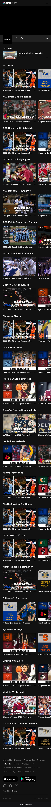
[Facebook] (10, 786)
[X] (16, 786)
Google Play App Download (28, 779)
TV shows (41, 760)
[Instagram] (4, 786)
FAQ (38, 768)
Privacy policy (28, 764)
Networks (7, 764)
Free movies (29, 760)
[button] (25, 55)
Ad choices (30, 768)
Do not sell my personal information (18, 771)
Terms (16, 764)
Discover (18, 760)
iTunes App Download (10, 779)
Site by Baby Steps (41, 799)
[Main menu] (46, 3)
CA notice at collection (13, 768)
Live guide (7, 760)
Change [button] (15, 791)
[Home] (10, 3)
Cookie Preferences (25, 805)
